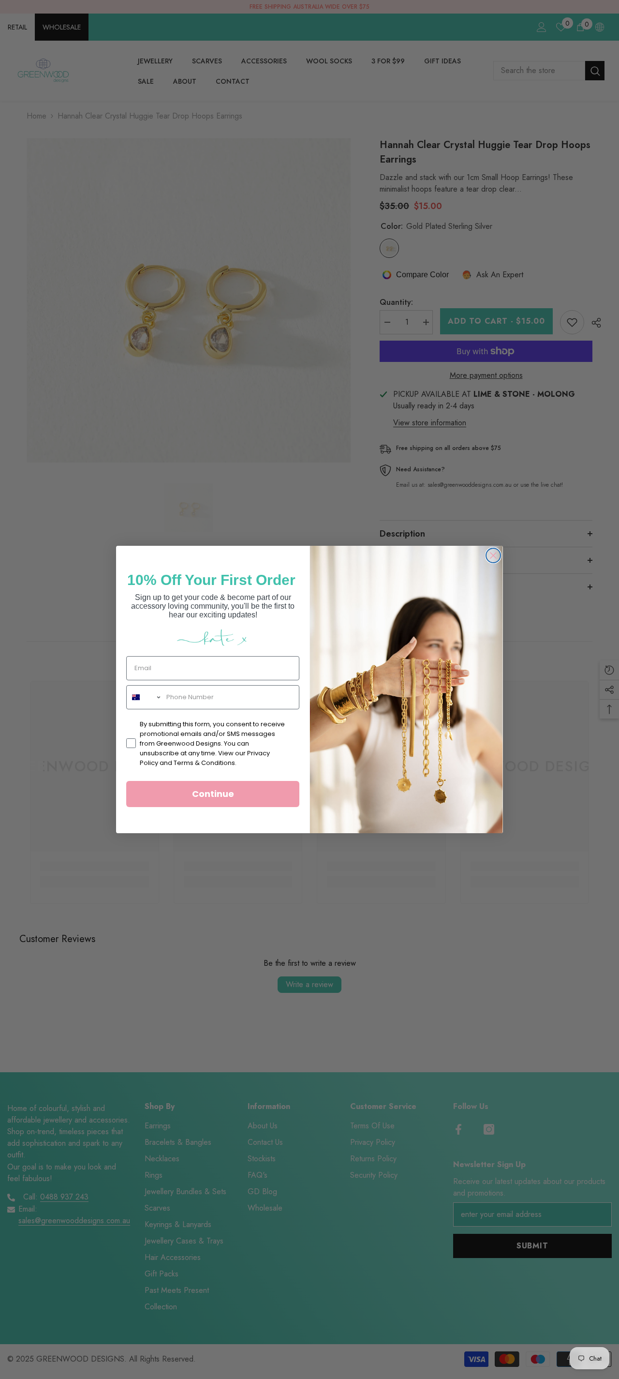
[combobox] (144, 697)
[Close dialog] (493, 555)
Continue (213, 794)
